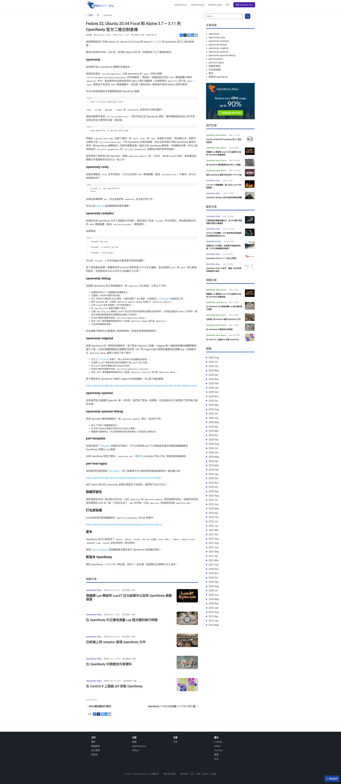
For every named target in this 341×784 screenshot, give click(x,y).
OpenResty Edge (215, 5)
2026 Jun (213, 366)
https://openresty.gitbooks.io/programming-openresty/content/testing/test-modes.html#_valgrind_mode (141, 385)
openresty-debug (218, 44)
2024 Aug (214, 443)
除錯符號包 (215, 66)
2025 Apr (213, 426)
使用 (140, 456)
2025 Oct (213, 400)
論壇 (134, 742)
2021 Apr (213, 556)
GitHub (135, 750)
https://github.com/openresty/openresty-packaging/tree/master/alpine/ (124, 524)
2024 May (214, 456)
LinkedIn (218, 742)
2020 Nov (214, 573)
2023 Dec (214, 478)
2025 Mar (214, 430)
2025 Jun (213, 418)
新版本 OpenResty (218, 76)
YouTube (218, 750)
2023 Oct (213, 487)
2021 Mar (214, 560)
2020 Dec (214, 569)
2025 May (214, 422)
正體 (198, 774)
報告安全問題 (170, 774)
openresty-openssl (218, 51)
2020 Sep (214, 581)
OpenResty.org (139, 746)
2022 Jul (213, 521)
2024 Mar (214, 465)
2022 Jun (213, 525)
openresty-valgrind (218, 48)
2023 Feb (213, 517)
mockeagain (164, 298)
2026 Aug (214, 357)
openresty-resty (217, 37)
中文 (192, 774)
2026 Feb (213, 383)
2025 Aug (214, 409)
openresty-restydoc (219, 41)
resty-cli (100, 205)
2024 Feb (213, 469)
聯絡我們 (95, 746)
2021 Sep (214, 538)
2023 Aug (214, 495)
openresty (107, 15)
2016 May (214, 625)
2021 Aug (214, 543)
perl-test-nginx (216, 62)
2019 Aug (214, 612)
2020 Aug (214, 586)
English (205, 774)
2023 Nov (214, 482)
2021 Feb (213, 564)
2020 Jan (213, 607)
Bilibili (217, 746)
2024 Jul (213, 448)
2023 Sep (214, 491)
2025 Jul (213, 413)
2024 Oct (213, 435)
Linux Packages (99, 549)
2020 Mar (214, 603)
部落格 (94, 754)
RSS (216, 759)
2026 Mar (214, 379)
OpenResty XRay (197, 5)
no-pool (104, 359)
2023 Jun (213, 504)
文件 (227, 5)
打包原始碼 (215, 69)
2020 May (214, 599)
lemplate (105, 445)
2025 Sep (214, 405)
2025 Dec (214, 392)
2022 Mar (214, 530)
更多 (211, 73)
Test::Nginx (114, 471)
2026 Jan (213, 387)
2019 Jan (213, 620)
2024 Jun (213, 452)
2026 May (214, 370)
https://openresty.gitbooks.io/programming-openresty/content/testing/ (123, 477)
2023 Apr (213, 512)
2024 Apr (213, 461)
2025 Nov (214, 396)
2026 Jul (213, 361)
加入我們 (95, 750)
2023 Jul (213, 499)
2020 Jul (213, 590)
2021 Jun (213, 547)
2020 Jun (213, 594)
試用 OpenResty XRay (244, 5)
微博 (216, 754)
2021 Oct (213, 534)
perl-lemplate (216, 59)
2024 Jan (213, 474)
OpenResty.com (180, 5)
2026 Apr (213, 374)
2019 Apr (213, 616)
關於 (93, 742)
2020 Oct (213, 577)
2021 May (214, 551)
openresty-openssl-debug (222, 55)
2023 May (214, 508)
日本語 (213, 774)
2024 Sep (214, 439)
